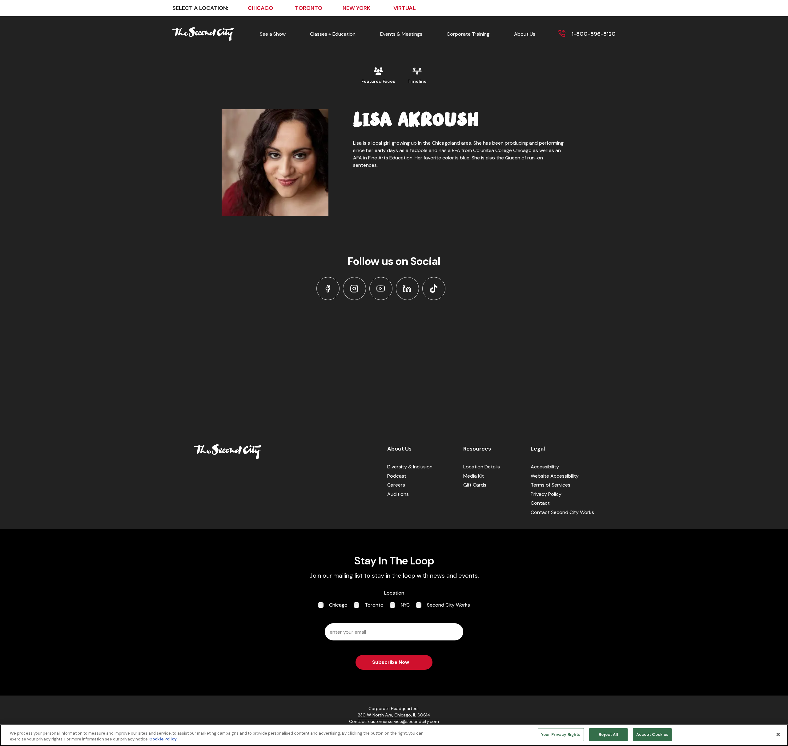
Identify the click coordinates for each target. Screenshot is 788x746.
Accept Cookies (652, 734)
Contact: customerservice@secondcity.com (394, 721)
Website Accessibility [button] (555, 476)
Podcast (396, 476)
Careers (396, 485)
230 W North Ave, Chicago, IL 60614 (394, 715)
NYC (405, 605)
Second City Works (448, 605)
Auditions (398, 494)
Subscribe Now (390, 662)
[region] (394, 735)
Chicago (338, 605)
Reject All (608, 734)
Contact (540, 503)
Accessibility (545, 466)
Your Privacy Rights (560, 734)
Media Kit (473, 476)
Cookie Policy (163, 739)
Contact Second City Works (562, 512)
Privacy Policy (546, 494)
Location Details (481, 466)
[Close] (778, 734)
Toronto (374, 605)
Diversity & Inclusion (409, 466)
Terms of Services (550, 485)
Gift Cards (474, 485)
